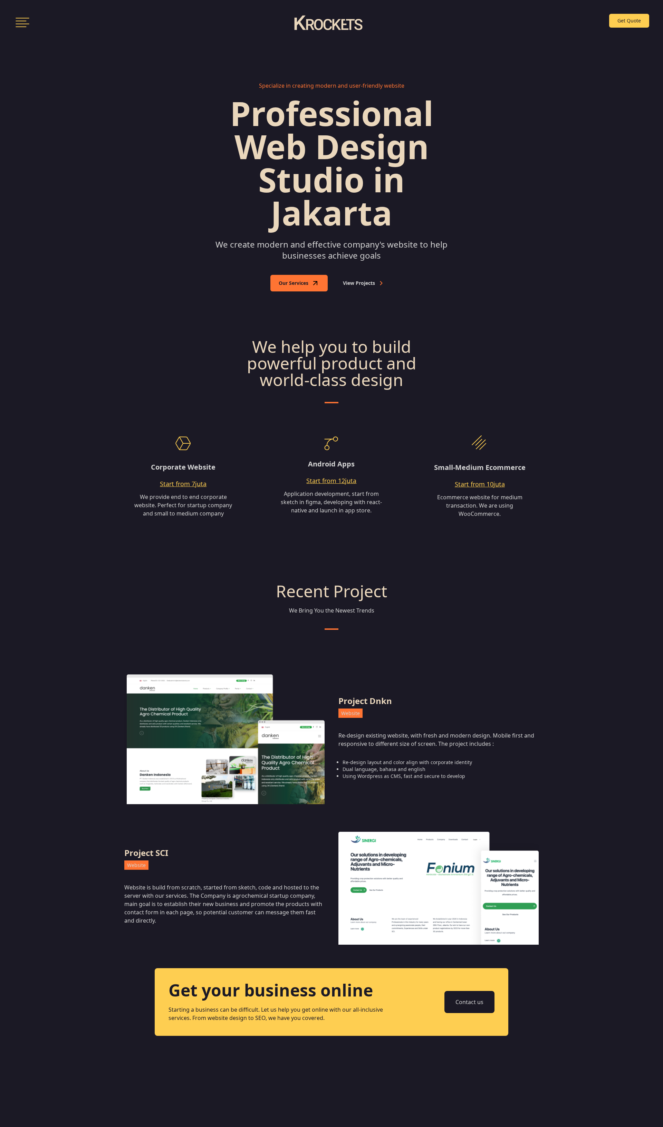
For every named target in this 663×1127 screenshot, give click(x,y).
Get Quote (629, 20)
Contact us (469, 1002)
